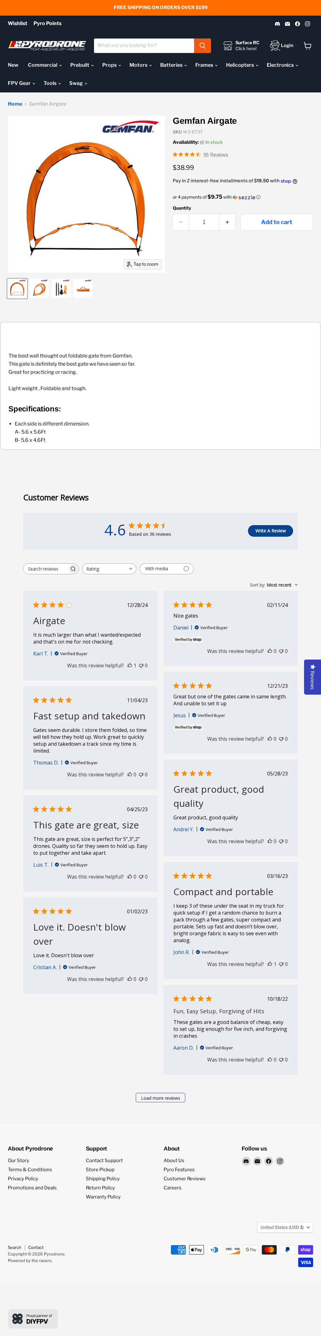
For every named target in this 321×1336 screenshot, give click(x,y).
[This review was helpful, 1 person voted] (130, 665)
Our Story (18, 1160)
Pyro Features (179, 1169)
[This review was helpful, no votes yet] (270, 651)
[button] (243, 197)
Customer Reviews (185, 1179)
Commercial (43, 65)
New (13, 65)
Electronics (281, 65)
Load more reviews (160, 1098)
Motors (138, 65)
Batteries (171, 65)
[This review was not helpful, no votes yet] (141, 665)
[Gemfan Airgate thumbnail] (17, 289)
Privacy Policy (23, 1179)
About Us (174, 1160)
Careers (173, 1188)
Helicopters (240, 65)
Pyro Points (47, 23)
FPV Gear (20, 83)
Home (15, 104)
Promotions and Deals (32, 1188)
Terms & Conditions (30, 1169)
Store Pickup (100, 1169)
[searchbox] (45, 569)
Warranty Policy (103, 1197)
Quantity (182, 208)
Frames (204, 65)
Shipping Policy (103, 1179)
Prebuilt (80, 65)
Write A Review (270, 531)
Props (110, 65)
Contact (36, 1247)
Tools (50, 83)
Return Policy (100, 1188)
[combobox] (144, 46)
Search (14, 1247)
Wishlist (17, 23)
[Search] (202, 46)
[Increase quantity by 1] (227, 222)
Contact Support (104, 1160)
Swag (76, 83)
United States (282, 1227)
